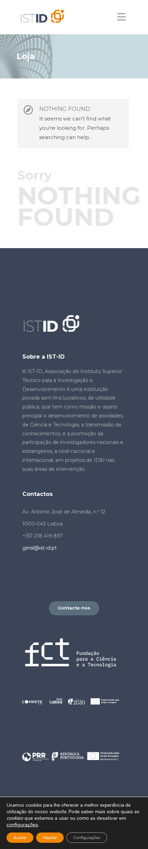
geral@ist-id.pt (39, 548)
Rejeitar (50, 837)
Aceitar (20, 837)
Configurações (86, 837)
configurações (22, 824)
